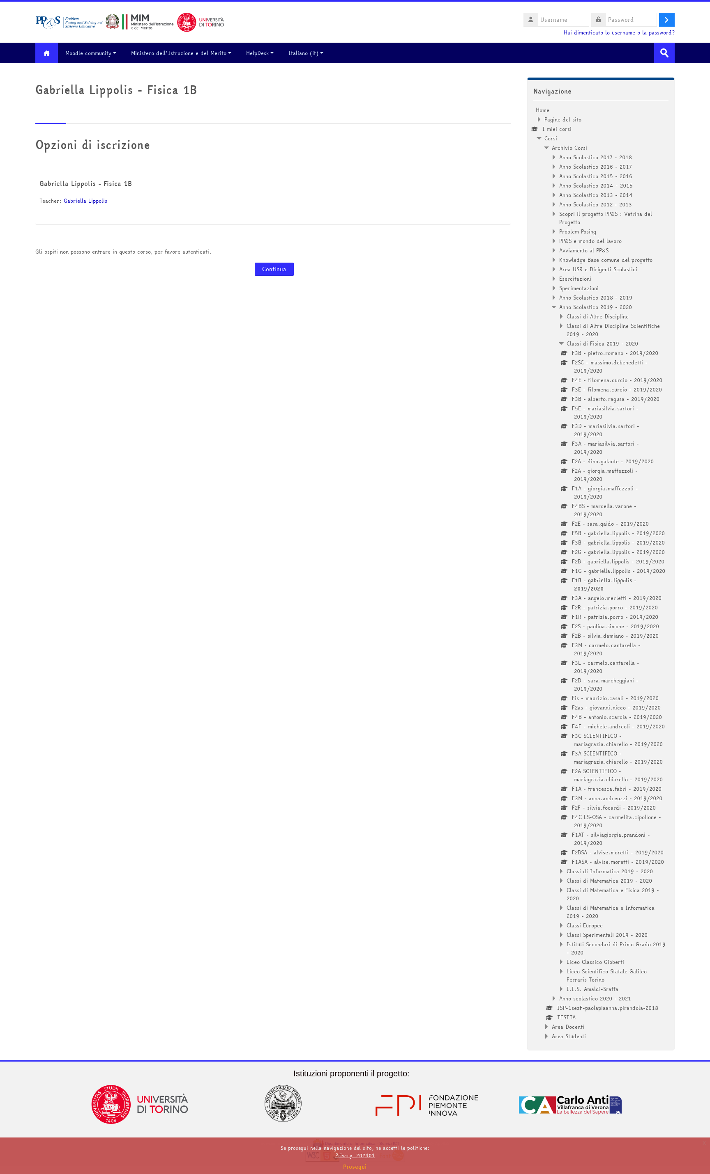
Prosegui (355, 1166)
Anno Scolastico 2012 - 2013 (595, 204)
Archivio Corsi (569, 148)
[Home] (129, 21)
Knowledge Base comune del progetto (605, 260)
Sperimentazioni (579, 288)
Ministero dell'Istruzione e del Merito (178, 53)
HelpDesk (257, 53)
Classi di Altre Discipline (598, 316)
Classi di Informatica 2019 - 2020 (610, 871)
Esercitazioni (575, 279)
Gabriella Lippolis (85, 201)
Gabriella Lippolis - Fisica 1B (85, 183)
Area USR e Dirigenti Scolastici (598, 269)
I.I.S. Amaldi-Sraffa (592, 989)
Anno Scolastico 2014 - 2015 (596, 185)
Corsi (550, 138)
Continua (274, 269)
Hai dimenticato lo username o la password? (619, 33)
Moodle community (88, 53)
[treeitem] (601, 573)
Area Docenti (568, 1027)
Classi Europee (585, 925)
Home (542, 110)
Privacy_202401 (355, 1155)
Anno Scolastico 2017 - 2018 (595, 157)
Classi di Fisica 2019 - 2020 (602, 343)
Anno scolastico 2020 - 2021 (595, 998)
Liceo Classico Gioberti (595, 962)
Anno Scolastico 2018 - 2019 (595, 297)
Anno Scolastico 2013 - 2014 (596, 195)
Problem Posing (577, 231)
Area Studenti (569, 1036)
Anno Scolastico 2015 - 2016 (595, 176)
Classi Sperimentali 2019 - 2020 (607, 935)
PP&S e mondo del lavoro (590, 241)
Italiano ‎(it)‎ (303, 53)
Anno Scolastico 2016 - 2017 (595, 166)
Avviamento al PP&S (584, 250)
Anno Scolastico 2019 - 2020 (595, 307)
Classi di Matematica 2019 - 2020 (609, 880)
